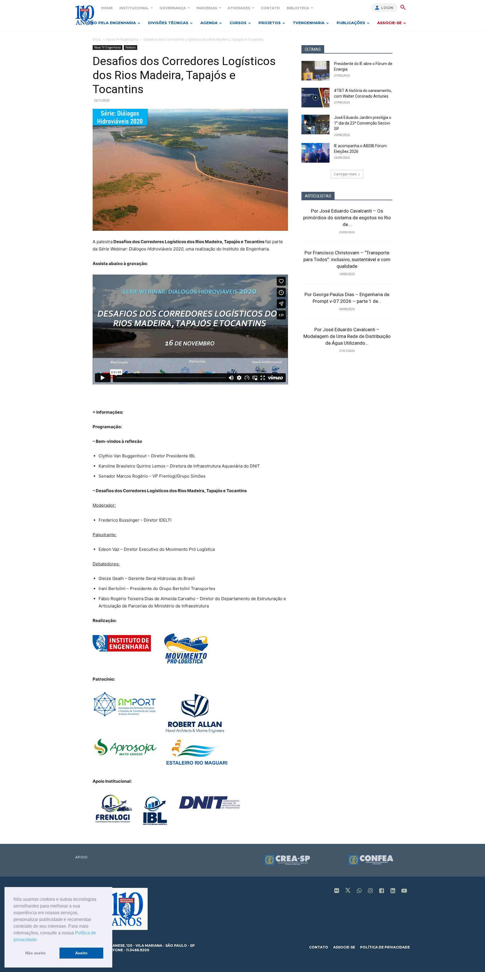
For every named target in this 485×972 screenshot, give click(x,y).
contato (318, 947)
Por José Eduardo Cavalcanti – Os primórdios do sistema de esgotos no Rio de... (347, 217)
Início (97, 39)
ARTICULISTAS (318, 196)
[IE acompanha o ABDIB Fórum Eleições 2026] (315, 153)
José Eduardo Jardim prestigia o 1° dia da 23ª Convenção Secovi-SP (362, 123)
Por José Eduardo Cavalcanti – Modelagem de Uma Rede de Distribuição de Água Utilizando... (347, 336)
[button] (39, 940)
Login (387, 8)
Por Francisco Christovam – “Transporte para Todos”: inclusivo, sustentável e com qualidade (346, 259)
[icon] (336, 891)
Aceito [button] (81, 953)
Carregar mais (345, 174)
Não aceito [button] (35, 953)
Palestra (130, 47)
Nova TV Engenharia (122, 39)
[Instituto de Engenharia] (84, 15)
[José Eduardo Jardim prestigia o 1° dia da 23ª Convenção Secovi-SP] (315, 124)
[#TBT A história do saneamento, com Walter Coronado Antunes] (315, 97)
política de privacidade (385, 947)
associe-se (344, 947)
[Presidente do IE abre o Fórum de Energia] (315, 70)
